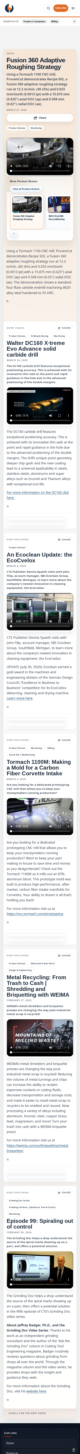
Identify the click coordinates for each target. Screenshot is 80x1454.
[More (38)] (74, 21)
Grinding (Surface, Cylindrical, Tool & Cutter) (32, 1207)
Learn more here (20, 698)
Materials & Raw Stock (43, 963)
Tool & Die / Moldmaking (22, 754)
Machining (36, 128)
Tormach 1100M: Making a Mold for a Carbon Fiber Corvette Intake (39, 768)
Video (10, 53)
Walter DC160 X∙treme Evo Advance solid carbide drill (36, 349)
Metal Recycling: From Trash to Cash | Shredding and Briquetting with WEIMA (38, 986)
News (10, 1443)
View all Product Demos (26, 189)
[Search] (48, 8)
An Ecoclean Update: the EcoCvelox (39, 557)
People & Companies (34, 21)
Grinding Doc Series (19, 1200)
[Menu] (73, 8)
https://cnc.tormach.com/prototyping (35, 914)
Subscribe (60, 8)
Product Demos (17, 128)
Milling (54, 21)
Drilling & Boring (39, 336)
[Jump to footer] (74, 1450)
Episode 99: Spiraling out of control (40, 1224)
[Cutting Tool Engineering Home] (9, 8)
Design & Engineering (20, 970)
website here (36, 1391)
